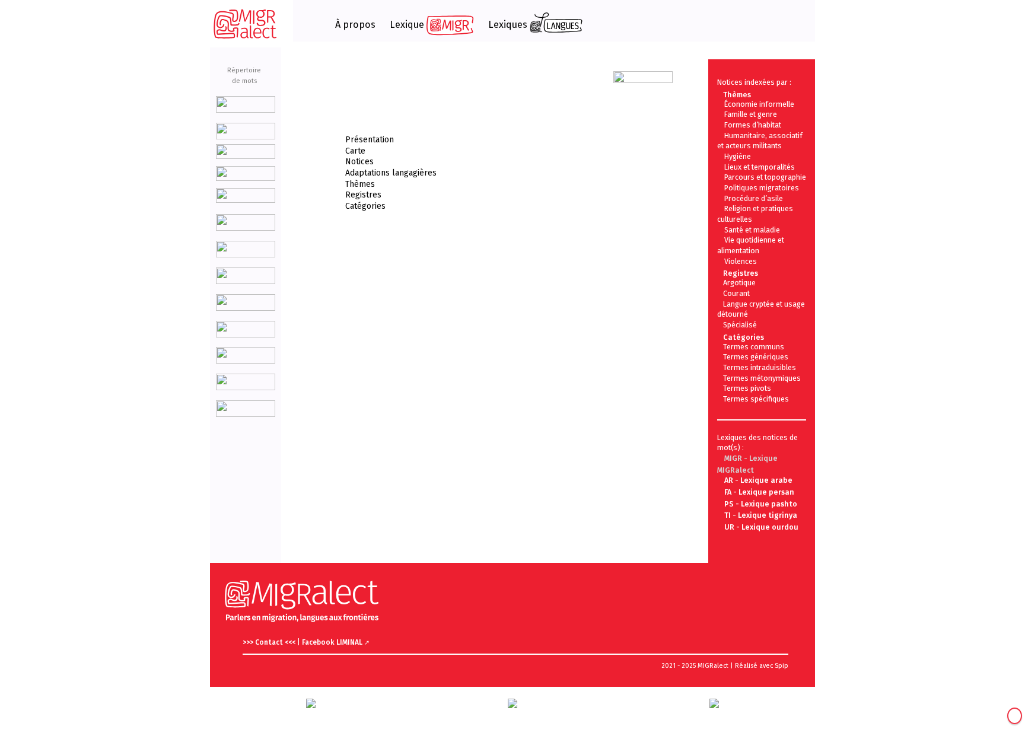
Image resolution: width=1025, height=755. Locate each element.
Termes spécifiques (756, 398)
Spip (781, 666)
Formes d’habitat (752, 124)
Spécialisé (740, 324)
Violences (740, 261)
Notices (359, 162)
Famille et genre (750, 114)
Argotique (739, 282)
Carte (355, 151)
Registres (363, 195)
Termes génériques (755, 356)
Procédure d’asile (753, 198)
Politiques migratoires (761, 187)
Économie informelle (759, 104)
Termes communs (753, 346)
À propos (355, 25)
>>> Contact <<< (270, 642)
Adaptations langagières (391, 173)
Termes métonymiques (762, 378)
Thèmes (360, 184)
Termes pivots (747, 388)
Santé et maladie (752, 229)
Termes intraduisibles (759, 367)
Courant (736, 293)
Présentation (369, 140)
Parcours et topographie (765, 177)
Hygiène (737, 156)
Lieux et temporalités (759, 167)
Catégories (365, 206)
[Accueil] (245, 24)
